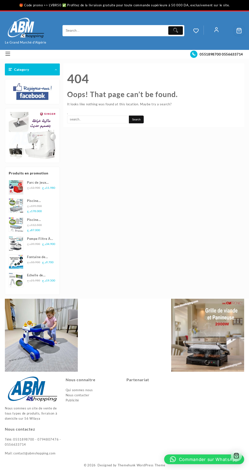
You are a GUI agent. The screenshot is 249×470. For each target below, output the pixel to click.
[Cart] (239, 31)
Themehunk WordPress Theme (141, 465)
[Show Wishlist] (198, 31)
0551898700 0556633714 (221, 54)
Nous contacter (77, 395)
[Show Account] (216, 31)
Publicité (72, 400)
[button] (204, 459)
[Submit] (175, 30)
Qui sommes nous (79, 390)
